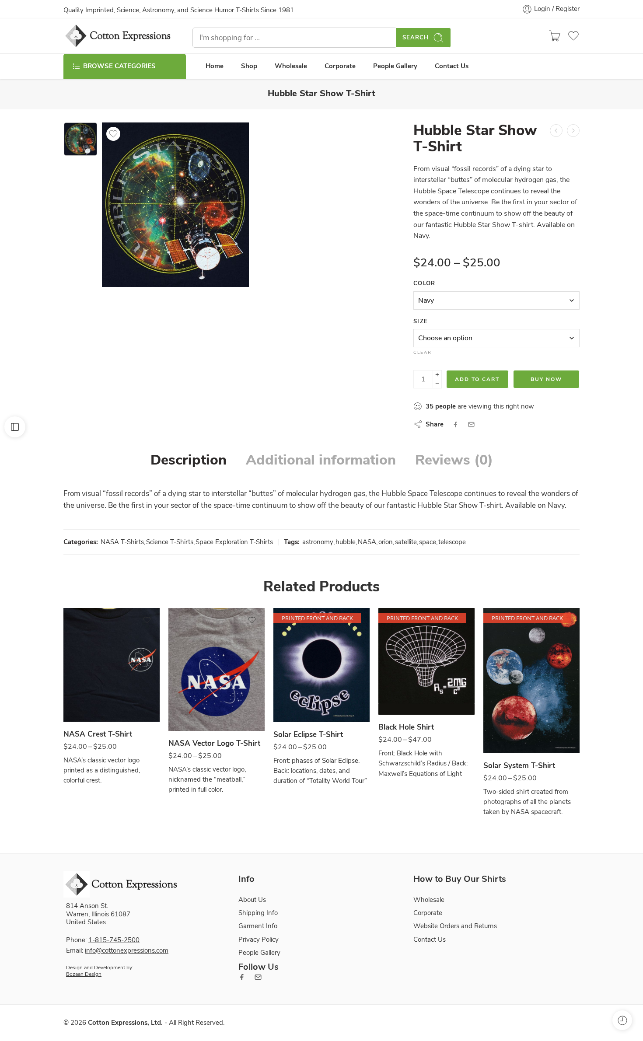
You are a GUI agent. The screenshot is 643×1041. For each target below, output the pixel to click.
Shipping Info (258, 912)
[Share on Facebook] (455, 424)
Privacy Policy (258, 939)
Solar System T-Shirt (519, 766)
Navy (87, 695)
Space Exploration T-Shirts (234, 542)
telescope (452, 542)
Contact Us (451, 66)
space (427, 542)
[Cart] (555, 36)
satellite (406, 542)
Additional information (321, 460)
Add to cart (477, 379)
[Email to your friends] (471, 424)
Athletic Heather (192, 705)
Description (188, 460)
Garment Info (257, 926)
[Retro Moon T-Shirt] (556, 130)
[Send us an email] (258, 977)
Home (215, 66)
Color (424, 283)
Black (402, 689)
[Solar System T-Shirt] (531, 680)
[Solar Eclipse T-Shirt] (321, 665)
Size (420, 321)
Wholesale (291, 66)
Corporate (340, 66)
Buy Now (546, 379)
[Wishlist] (113, 134)
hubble (345, 542)
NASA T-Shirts (122, 542)
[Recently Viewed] (622, 1020)
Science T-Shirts (169, 542)
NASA (367, 542)
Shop (249, 66)
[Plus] (437, 374)
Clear (422, 352)
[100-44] (80, 139)
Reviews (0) (454, 460)
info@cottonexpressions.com (126, 950)
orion (385, 542)
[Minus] (437, 383)
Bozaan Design (83, 974)
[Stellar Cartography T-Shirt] (573, 130)
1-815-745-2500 (114, 940)
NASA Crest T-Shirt (97, 734)
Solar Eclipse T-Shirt (308, 735)
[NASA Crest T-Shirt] (111, 665)
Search (415, 38)
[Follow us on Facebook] (241, 977)
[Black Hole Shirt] (426, 661)
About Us (252, 899)
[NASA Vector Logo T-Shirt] (216, 669)
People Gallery (395, 66)
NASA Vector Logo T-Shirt (214, 743)
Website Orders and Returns (455, 926)
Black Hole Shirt (406, 727)
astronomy (317, 542)
